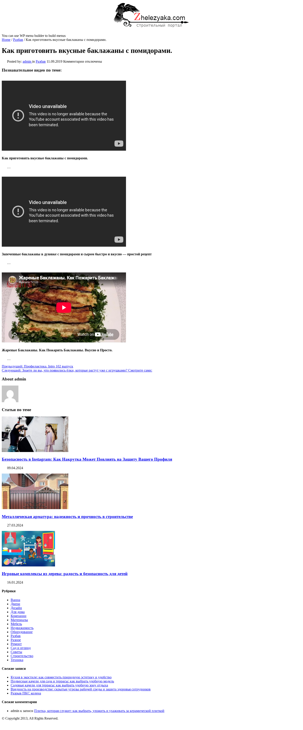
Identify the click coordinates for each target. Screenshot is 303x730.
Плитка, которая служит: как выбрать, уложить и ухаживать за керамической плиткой (99, 711)
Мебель (16, 624)
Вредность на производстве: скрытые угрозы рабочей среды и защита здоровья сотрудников (81, 689)
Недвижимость (22, 628)
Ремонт (16, 644)
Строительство (22, 656)
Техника (17, 660)
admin (27, 61)
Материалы (19, 620)
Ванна (15, 600)
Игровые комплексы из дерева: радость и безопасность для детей (65, 573)
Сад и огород (21, 648)
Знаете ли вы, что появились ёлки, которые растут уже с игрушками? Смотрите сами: (77, 370)
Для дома (18, 612)
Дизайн (16, 608)
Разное (16, 640)
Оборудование (22, 632)
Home (6, 40)
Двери (15, 604)
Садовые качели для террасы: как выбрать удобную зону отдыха (59, 685)
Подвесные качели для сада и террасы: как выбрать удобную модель (62, 681)
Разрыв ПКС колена (26, 693)
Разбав (18, 40)
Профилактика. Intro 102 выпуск (37, 366)
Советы (16, 652)
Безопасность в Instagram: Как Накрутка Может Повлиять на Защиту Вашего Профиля (87, 459)
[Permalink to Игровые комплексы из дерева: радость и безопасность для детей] (28, 565)
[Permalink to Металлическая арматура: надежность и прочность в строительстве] (35, 508)
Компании (18, 616)
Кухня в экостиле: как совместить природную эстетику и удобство (61, 677)
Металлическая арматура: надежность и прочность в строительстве (67, 516)
